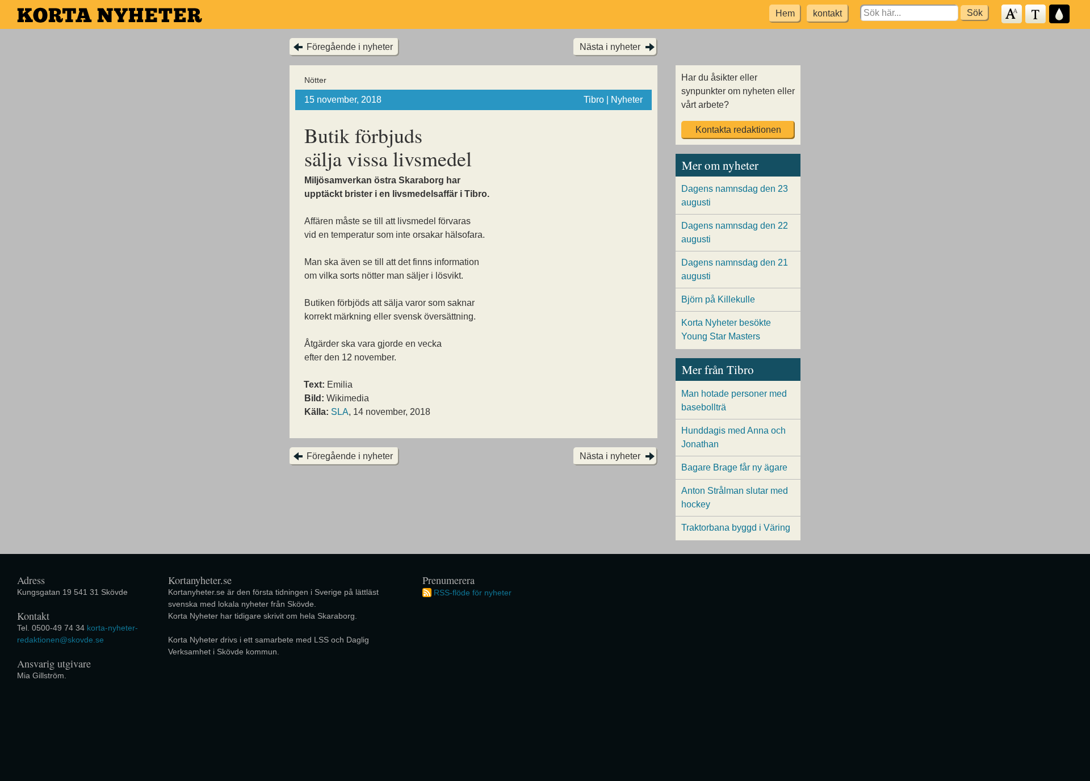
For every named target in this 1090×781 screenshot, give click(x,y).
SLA (340, 412)
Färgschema (1060, 14)
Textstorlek (1012, 14)
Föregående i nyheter (350, 47)
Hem (785, 13)
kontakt (827, 13)
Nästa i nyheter (610, 47)
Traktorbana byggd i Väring (735, 527)
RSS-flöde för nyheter (473, 592)
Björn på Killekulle (718, 299)
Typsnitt (1036, 14)
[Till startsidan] (109, 15)
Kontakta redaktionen (738, 130)
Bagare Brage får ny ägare (734, 467)
